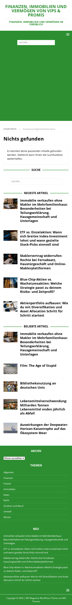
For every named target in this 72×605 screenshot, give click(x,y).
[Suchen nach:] (36, 42)
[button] (67, 34)
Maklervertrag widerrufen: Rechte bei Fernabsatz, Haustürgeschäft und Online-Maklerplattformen (43, 262)
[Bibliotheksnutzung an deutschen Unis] (10, 386)
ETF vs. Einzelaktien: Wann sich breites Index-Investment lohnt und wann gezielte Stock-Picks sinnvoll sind (43, 238)
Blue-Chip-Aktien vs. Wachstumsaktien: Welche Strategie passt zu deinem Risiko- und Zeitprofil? (41, 285)
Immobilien (9, 489)
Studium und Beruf (13, 505)
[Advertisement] (36, 85)
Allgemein (8, 472)
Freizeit (7, 483)
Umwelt (7, 511)
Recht (6, 500)
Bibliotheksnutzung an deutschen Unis (38, 385)
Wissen (7, 517)
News (6, 494)
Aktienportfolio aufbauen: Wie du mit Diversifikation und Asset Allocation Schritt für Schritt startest (44, 309)
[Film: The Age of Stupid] (10, 369)
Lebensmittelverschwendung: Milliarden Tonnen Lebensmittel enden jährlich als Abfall (43, 407)
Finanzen (8, 478)
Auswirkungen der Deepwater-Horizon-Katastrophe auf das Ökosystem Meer (44, 429)
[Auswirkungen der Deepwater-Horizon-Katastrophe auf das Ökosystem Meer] (10, 428)
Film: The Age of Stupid (38, 365)
